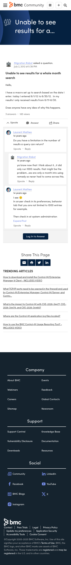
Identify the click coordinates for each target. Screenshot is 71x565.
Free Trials (22, 527)
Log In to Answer (35, 236)
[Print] (31, 262)
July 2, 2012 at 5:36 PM (25, 66)
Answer (35, 122)
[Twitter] (39, 262)
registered (48, 549)
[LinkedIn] (46, 262)
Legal (35, 527)
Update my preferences (18, 530)
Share (56, 122)
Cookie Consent (38, 534)
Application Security (46, 530)
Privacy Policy (50, 527)
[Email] (24, 262)
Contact (8, 527)
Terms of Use (48, 542)
